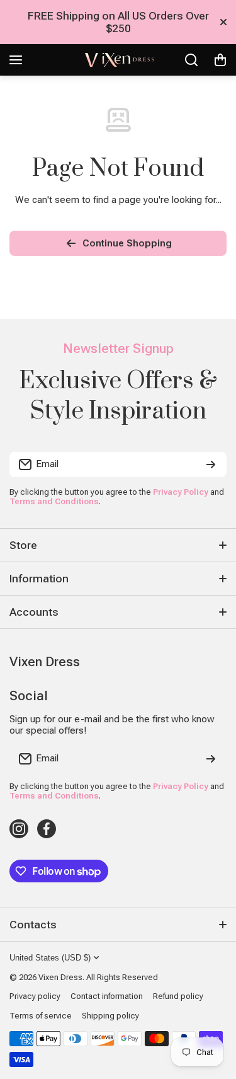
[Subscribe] (211, 464)
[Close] (223, 22)
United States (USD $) (50, 957)
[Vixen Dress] (118, 60)
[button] (220, 60)
